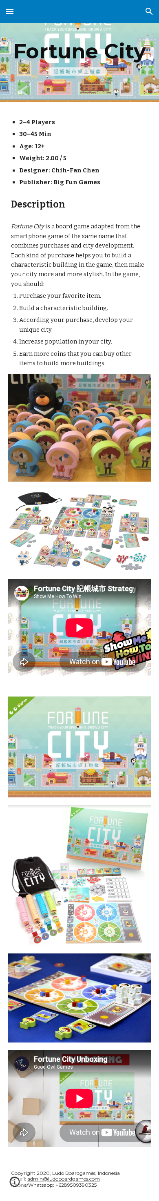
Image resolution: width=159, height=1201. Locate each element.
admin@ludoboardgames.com (63, 1179)
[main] (79, 51)
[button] (10, 11)
